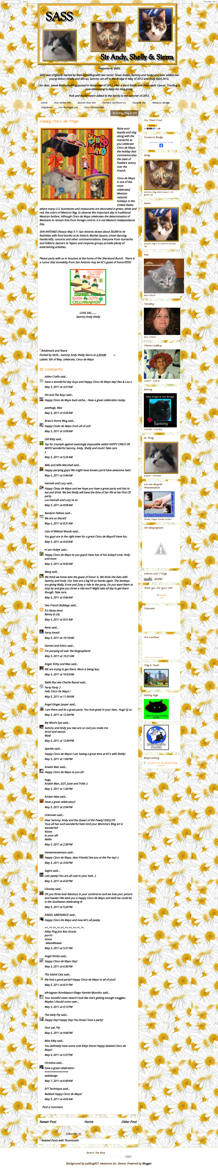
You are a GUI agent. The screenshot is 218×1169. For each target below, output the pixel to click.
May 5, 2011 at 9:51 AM (58, 619)
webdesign (51, 1075)
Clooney (49, 889)
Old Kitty (50, 439)
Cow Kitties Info (62, 102)
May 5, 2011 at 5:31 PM (58, 948)
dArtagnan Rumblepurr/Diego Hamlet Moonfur (73, 992)
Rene (48, 627)
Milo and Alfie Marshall (59, 465)
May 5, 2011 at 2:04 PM (58, 807)
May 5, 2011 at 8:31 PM (58, 984)
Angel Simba (52, 956)
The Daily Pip (53, 1014)
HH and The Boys (55, 395)
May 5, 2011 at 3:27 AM (58, 387)
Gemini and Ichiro (56, 645)
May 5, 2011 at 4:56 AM (58, 413)
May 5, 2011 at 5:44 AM (58, 475)
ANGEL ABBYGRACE (56, 914)
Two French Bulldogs (57, 605)
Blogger (146, 1163)
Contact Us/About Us (114, 102)
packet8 (161, 598)
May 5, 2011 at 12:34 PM (59, 714)
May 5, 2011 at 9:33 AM (58, 541)
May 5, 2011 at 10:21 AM (59, 656)
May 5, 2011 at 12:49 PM (59, 740)
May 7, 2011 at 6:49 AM (58, 1080)
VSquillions (46, 107)
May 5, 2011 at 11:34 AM (59, 696)
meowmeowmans (56, 852)
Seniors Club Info (86, 102)
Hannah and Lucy (55, 483)
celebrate (68, 359)
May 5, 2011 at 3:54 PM (58, 862)
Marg (48, 571)
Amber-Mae (52, 796)
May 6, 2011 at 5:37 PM (58, 1055)
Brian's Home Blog (56, 420)
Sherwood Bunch (112, 258)
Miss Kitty (50, 1040)
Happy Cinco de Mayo (59, 121)
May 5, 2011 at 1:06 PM (58, 759)
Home (44, 102)
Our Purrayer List (68, 107)
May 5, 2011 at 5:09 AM (58, 431)
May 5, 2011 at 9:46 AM (58, 597)
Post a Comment (52, 1107)
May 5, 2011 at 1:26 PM (58, 788)
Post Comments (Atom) (96, 1133)
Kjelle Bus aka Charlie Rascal (62, 682)
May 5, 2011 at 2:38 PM (58, 844)
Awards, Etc (139, 102)
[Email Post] (113, 355)
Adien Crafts (52, 376)
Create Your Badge (168, 142)
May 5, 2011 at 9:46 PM (58, 1032)
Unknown (50, 815)
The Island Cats (54, 974)
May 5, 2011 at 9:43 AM (58, 563)
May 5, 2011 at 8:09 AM (58, 505)
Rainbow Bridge (161, 102)
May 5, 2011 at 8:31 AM (58, 523)
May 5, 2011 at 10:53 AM (59, 674)
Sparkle (49, 748)
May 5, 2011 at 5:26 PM (58, 907)
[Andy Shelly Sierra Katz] (161, 146)
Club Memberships (94, 107)
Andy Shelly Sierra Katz (155, 142)
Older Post (129, 1122)
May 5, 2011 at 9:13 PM (58, 1006)
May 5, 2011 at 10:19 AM (59, 637)
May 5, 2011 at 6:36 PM (58, 966)
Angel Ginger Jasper (57, 704)
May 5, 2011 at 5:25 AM (58, 457)
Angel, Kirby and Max (57, 664)
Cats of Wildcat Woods (58, 531)
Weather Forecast (150, 657)
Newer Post (47, 1122)
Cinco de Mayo (85, 359)
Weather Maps (159, 657)
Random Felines (54, 513)
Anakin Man (52, 767)
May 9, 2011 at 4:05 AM (58, 1099)
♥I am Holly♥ (52, 549)
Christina (50, 1062)
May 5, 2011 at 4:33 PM (58, 881)
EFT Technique (53, 1088)
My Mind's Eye (53, 722)
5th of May (55, 359)
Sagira (48, 870)
